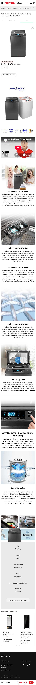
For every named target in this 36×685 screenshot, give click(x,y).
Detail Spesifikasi (8, 75)
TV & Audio (15, 8)
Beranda (3, 8)
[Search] (28, 3)
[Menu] (2, 3)
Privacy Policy (4, 675)
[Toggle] (27, 600)
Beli (31, 682)
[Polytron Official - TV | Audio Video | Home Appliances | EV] (10, 3)
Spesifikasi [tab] (12, 20)
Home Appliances (24, 8)
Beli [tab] (27, 20)
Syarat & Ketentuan (15, 675)
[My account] (31, 3)
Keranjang (22, 682)
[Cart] (34, 3)
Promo (9, 8)
